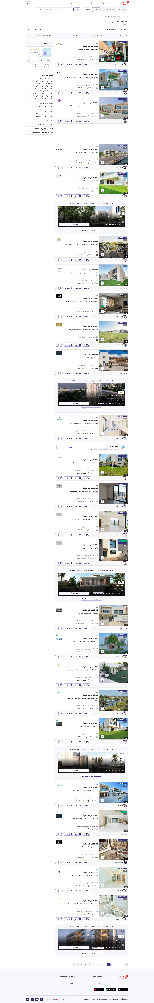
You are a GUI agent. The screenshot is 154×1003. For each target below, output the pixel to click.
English (63, 999)
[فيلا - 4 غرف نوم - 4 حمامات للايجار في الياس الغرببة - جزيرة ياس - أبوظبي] (91, 524)
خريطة (123, 29)
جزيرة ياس (120, 9)
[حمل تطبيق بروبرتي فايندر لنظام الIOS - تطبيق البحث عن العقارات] (123, 989)
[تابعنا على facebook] (36, 999)
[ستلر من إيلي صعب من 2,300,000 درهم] (91, 394)
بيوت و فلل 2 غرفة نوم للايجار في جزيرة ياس (42, 96)
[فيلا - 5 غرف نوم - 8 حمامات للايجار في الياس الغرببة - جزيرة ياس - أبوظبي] (91, 731)
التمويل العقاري (70, 3)
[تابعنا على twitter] (32, 999)
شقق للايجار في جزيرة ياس (46, 78)
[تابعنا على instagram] (41, 999)
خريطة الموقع (87, 999)
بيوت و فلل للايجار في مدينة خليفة (44, 106)
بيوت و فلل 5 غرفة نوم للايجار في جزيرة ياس (42, 86)
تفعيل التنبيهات (111, 29)
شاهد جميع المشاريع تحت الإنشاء (91, 230)
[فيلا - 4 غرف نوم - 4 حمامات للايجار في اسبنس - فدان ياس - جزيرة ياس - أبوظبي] (91, 496)
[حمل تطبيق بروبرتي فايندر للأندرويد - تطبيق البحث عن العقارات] (111, 989)
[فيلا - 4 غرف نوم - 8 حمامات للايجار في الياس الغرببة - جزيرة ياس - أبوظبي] (91, 334)
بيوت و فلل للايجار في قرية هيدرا (44, 116)
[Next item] (29, 60)
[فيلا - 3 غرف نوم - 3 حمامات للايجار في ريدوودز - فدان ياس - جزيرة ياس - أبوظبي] (91, 157)
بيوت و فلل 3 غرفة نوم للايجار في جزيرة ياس (42, 88)
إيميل (77, 64)
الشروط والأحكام (124, 999)
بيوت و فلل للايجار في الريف (46, 109)
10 (73, 965)
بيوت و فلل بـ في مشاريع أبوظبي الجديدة (42, 132)
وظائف (100, 984)
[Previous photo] (101, 51)
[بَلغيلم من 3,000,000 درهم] (91, 762)
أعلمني (70, 447)
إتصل (85, 64)
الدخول (28, 3)
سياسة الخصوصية (113, 999)
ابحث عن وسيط (80, 3)
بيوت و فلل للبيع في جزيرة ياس (45, 124)
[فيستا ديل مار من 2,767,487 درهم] (91, 939)
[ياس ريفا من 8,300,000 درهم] (91, 584)
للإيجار (110, 3)
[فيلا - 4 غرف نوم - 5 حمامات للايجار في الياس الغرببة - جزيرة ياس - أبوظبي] (91, 54)
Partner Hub (72, 980)
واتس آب (67, 64)
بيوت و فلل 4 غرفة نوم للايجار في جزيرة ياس (42, 81)
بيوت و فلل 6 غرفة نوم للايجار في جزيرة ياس (42, 98)
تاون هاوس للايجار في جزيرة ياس (44, 83)
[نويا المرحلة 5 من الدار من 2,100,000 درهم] (91, 216)
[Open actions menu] (57, 64)
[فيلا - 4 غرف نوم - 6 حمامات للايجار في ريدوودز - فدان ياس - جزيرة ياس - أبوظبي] (91, 703)
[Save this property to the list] (60, 64)
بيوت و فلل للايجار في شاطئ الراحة (44, 114)
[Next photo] (126, 51)
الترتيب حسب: (38, 29)
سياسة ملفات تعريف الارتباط (100, 999)
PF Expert (73, 984)
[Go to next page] (56, 964)
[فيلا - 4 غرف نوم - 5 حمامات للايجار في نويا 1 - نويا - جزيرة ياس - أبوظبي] (91, 249)
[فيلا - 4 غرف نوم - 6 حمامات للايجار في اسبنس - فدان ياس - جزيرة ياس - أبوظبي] (91, 823)
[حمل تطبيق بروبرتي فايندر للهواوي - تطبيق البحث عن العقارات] (99, 989)
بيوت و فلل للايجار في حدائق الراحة (44, 111)
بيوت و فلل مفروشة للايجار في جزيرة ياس (42, 93)
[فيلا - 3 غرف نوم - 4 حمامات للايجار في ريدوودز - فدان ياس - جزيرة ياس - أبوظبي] (91, 674)
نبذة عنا (99, 980)
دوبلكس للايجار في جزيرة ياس (45, 91)
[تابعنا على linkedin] (27, 999)
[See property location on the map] (102, 59)
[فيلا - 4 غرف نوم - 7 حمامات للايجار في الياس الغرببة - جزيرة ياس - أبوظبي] (91, 185)
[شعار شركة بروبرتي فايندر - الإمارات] (125, 3)
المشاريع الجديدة (102, 3)
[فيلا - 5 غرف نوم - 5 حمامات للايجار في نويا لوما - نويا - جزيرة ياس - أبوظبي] (91, 362)
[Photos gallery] (113, 51)
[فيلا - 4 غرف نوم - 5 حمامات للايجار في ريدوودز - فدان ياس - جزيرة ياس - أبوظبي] (91, 428)
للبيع (116, 3)
